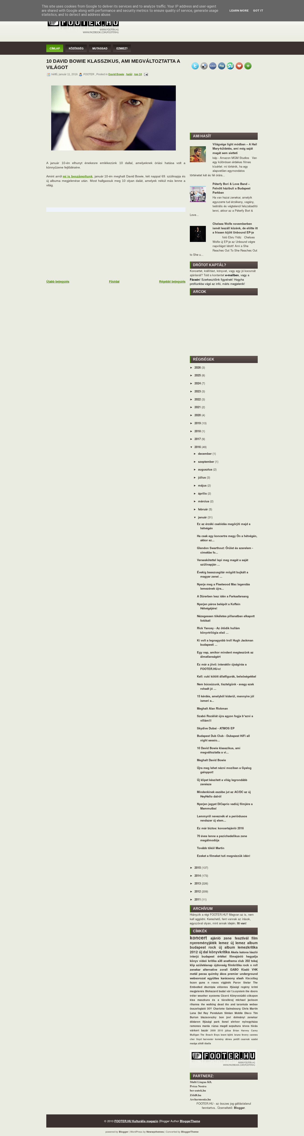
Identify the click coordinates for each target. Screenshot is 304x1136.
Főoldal (114, 281)
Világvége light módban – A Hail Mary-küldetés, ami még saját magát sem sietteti (235, 148)
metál (193, 974)
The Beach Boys (210, 1034)
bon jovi (225, 1017)
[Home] (83, 34)
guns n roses (209, 982)
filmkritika (235, 965)
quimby (213, 974)
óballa (207, 1043)
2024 (198, 383)
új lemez (238, 942)
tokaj (254, 961)
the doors (251, 991)
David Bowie (116, 74)
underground (249, 974)
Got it (258, 10)
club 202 (244, 961)
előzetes (222, 987)
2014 (198, 875)
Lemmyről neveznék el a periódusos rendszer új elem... (222, 818)
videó (203, 961)
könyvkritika (219, 951)
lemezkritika (248, 947)
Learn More (239, 10)
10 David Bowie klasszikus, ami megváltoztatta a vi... (218, 750)
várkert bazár (199, 1030)
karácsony (228, 978)
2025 (198, 375)
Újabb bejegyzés (57, 281)
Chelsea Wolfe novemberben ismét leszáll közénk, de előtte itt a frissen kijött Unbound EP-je (235, 227)
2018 (198, 431)
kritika (212, 961)
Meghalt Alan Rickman (212, 708)
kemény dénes (223, 1039)
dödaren (195, 1022)
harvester (208, 1039)
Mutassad (99, 48)
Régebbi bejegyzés (172, 281)
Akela (234, 952)
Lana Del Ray (199, 1013)
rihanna (194, 1004)
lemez (224, 942)
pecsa (203, 974)
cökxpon (252, 996)
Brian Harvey (241, 1030)
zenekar (195, 969)
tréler (193, 996)
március (204, 501)
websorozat (198, 978)
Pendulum (216, 1013)
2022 (198, 399)
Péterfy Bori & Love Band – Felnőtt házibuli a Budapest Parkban (231, 188)
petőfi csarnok (241, 1039)
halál (129, 74)
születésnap (204, 965)
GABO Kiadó (239, 969)
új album (227, 947)
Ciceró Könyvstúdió (233, 996)
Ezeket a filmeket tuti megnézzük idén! (223, 856)
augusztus (205, 469)
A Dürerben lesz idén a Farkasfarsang (223, 596)
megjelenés (197, 991)
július (202, 477)
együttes (213, 978)
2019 (198, 423)
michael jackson (247, 1000)
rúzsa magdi (219, 1026)
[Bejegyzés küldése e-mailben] (145, 74)
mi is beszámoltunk (77, 176)
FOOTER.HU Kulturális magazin (136, 1121)
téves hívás (250, 1026)
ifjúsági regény (240, 987)
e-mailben (232, 275)
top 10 (138, 74)
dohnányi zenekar (245, 1017)
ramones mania (200, 1026)
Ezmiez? (122, 48)
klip (192, 965)
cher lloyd (196, 1039)
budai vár (225, 991)
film (254, 938)
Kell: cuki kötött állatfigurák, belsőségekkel (226, 676)
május (202, 485)
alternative (210, 969)
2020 (198, 415)
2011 (198, 899)
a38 (220, 961)
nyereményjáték (203, 942)
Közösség (76, 48)
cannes (254, 1034)
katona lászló (248, 952)
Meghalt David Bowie (211, 760)
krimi (254, 987)
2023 (198, 391)
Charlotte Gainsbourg (227, 1008)
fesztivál (242, 938)
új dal (203, 951)
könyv (194, 961)
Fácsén (195, 279)
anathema (230, 961)
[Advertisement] (79, 245)
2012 (198, 891)
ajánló (216, 938)
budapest (198, 947)
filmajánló (236, 956)
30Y (209, 1008)
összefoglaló (198, 1008)
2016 (198, 447)
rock (212, 947)
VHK (255, 969)
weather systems (209, 996)
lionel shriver (231, 1022)
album (252, 942)
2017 (198, 439)
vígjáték (226, 982)
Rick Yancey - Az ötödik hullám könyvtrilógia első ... (218, 630)
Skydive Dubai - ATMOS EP (216, 728)
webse (253, 1004)
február (203, 509)
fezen (193, 982)
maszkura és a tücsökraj (215, 1000)
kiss (192, 1000)
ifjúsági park (211, 1022)
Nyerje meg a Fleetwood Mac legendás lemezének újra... (223, 586)
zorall (224, 969)
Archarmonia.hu (200, 1099)
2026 (198, 367)
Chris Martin (250, 1008)
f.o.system (238, 991)
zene (228, 938)
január (203, 517)
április (203, 493)
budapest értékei (214, 956)
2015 (198, 867)
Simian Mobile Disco (237, 1013)
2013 (198, 883)
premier (233, 974)
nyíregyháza (250, 1022)
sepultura (235, 1026)
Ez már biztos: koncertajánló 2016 (220, 828)
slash (240, 978)
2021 (198, 407)
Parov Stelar (242, 982)
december (205, 453)
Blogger (239, 1108)
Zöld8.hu (195, 1095)
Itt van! (241, 923)
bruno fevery (241, 1034)
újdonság (220, 965)
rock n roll (250, 965)
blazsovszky (209, 1017)
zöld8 (201, 1043)
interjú (194, 956)
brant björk (227, 1034)
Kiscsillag (251, 978)
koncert (198, 937)
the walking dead (212, 1004)
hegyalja (252, 956)
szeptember (206, 461)
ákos (223, 974)
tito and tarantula (236, 1004)
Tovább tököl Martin (210, 848)
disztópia (209, 987)
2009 (213, 1030)
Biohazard (211, 991)
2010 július (224, 1030)
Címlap (55, 48)
